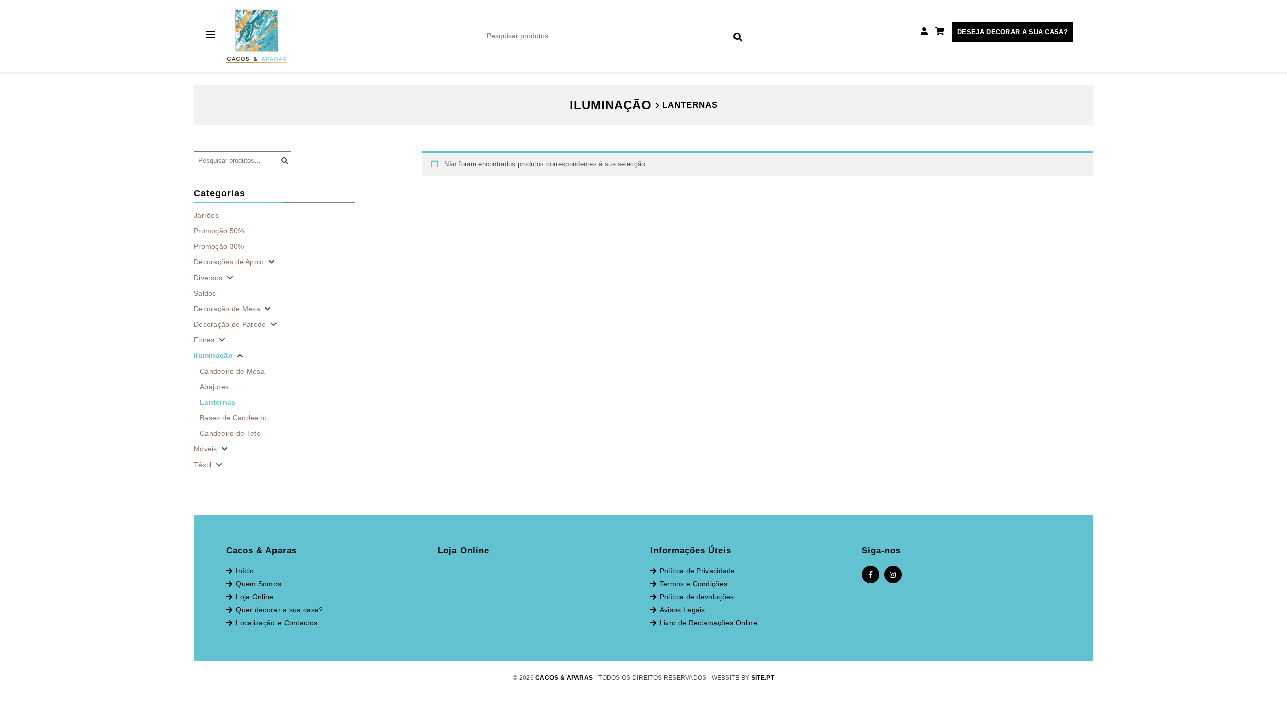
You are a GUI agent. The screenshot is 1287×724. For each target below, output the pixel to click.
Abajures (214, 387)
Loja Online (254, 597)
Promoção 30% (219, 246)
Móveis (206, 449)
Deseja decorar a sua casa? (1012, 32)
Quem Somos (258, 584)
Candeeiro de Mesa (232, 371)
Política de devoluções (697, 597)
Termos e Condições (693, 584)
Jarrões (206, 215)
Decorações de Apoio (230, 262)
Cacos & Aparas (564, 677)
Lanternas (218, 402)
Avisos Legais (682, 610)
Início (245, 571)
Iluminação (214, 355)
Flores (205, 340)
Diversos (209, 278)
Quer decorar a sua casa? (279, 610)
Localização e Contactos (276, 623)
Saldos (205, 293)
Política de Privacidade (698, 571)
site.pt (762, 677)
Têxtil (204, 465)
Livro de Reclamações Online (708, 623)
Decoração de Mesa (228, 309)
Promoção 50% (219, 231)
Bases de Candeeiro (233, 418)
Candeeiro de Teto (230, 433)
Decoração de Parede (231, 324)
